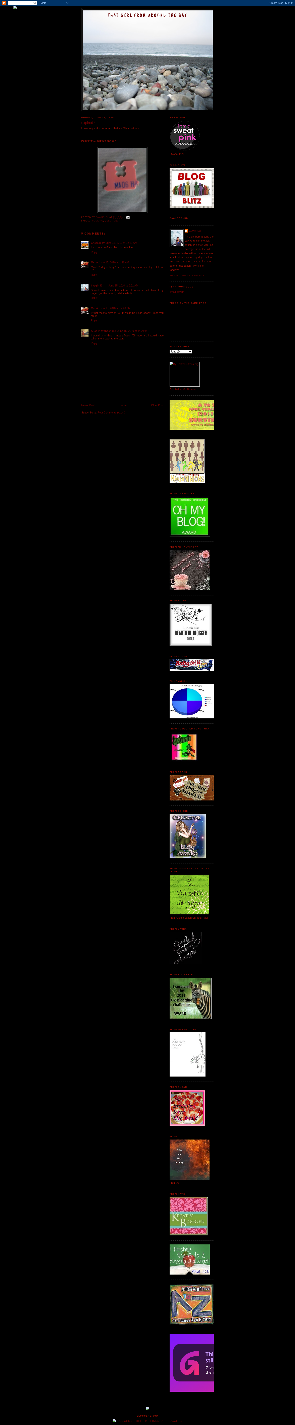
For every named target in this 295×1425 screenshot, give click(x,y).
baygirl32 (96, 285)
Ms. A (94, 262)
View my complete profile (187, 275)
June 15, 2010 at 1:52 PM (132, 330)
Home (123, 405)
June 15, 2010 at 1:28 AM (114, 262)
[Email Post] (127, 217)
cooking (97, 221)
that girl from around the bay (147, 16)
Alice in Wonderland (103, 330)
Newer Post (88, 405)
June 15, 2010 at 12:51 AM (121, 242)
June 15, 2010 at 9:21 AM (123, 285)
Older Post (157, 405)
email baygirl (177, 291)
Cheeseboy (98, 242)
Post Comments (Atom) (111, 412)
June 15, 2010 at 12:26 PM (114, 308)
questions (112, 221)
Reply (94, 252)
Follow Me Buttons (185, 389)
